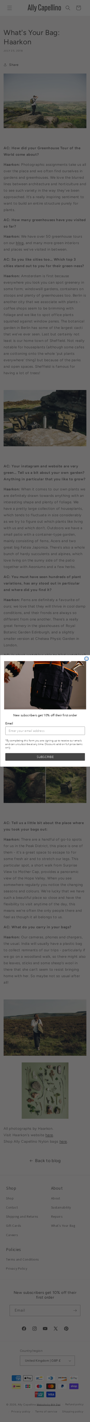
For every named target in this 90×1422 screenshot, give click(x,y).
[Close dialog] (86, 659)
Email (9, 724)
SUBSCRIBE (45, 757)
